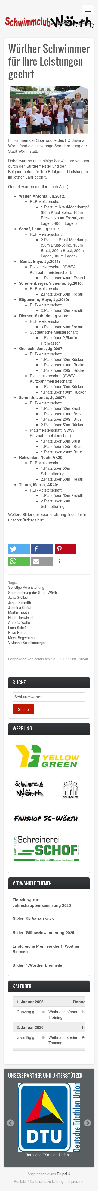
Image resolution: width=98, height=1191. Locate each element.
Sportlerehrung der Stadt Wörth (32, 592)
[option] (49, 1120)
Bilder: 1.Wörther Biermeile (37, 965)
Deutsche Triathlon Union (47, 1154)
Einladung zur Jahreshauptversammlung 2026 (42, 902)
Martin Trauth (18, 612)
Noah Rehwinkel (20, 617)
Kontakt (20, 1181)
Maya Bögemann (21, 637)
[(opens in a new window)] (47, 755)
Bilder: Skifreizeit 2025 (33, 919)
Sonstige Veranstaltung (26, 587)
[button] (19, 549)
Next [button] (87, 1123)
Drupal (62, 1173)
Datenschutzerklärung (46, 1181)
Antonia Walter (19, 622)
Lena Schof (17, 627)
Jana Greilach (18, 597)
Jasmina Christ (19, 607)
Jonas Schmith (19, 602)
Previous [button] (10, 1123)
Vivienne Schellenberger (27, 642)
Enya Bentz (17, 632)
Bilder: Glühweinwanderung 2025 (43, 932)
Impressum (75, 1181)
